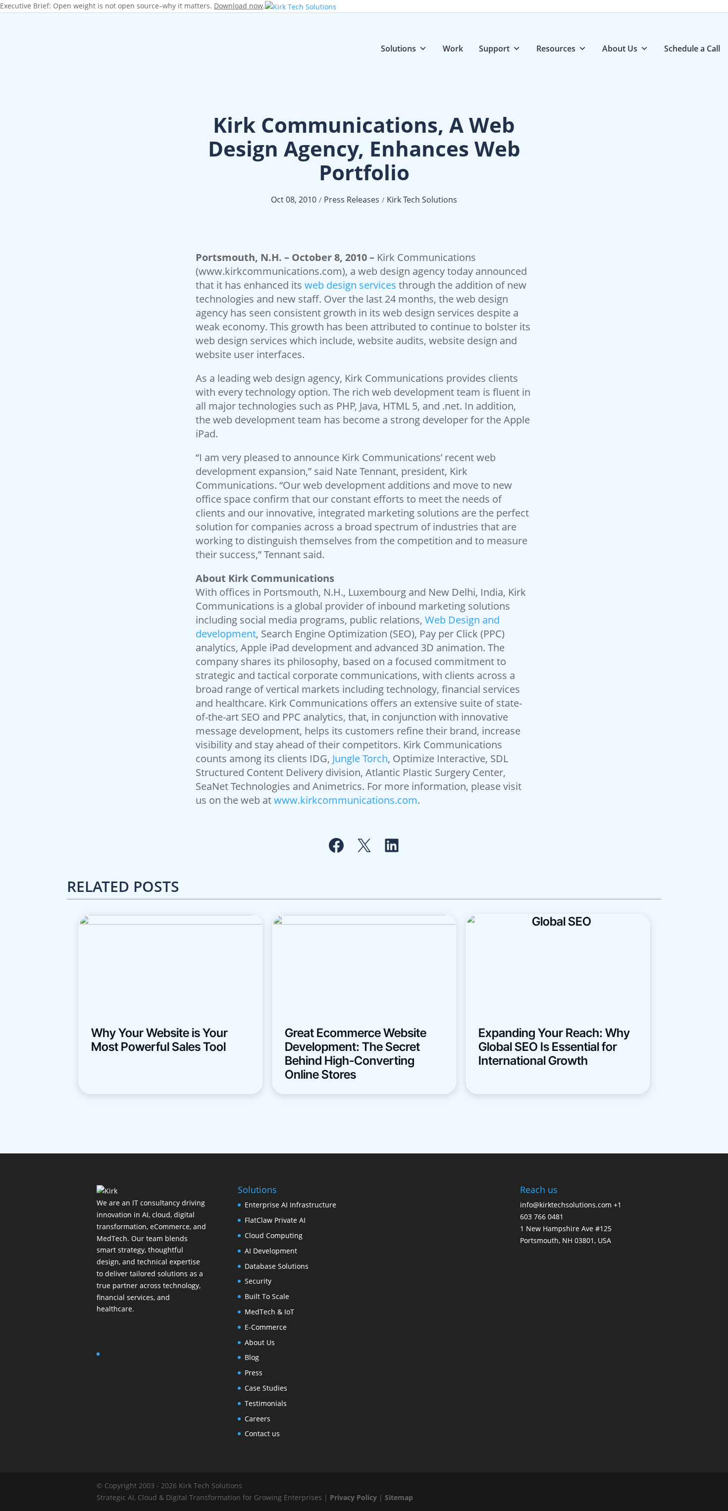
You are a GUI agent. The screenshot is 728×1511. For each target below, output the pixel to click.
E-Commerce (266, 1327)
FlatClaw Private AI (275, 1220)
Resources (555, 48)
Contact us (262, 1433)
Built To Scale (267, 1296)
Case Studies (266, 1388)
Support (494, 48)
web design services (350, 285)
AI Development (271, 1250)
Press (253, 1372)
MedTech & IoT (269, 1311)
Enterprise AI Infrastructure (290, 1204)
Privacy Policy (353, 1497)
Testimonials (266, 1403)
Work (453, 48)
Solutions (398, 48)
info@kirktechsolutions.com (566, 1204)
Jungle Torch (360, 758)
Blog (252, 1357)
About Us (619, 48)
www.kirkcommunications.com (345, 800)
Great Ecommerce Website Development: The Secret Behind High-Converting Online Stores (355, 1054)
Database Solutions (277, 1266)
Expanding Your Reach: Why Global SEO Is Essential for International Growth (554, 1047)
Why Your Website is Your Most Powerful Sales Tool (159, 1040)
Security (258, 1281)
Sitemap (399, 1497)
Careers (257, 1418)
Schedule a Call (692, 48)
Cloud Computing (274, 1235)
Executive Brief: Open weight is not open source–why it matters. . (132, 5)
